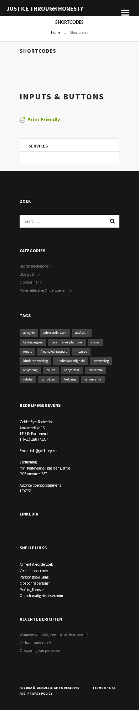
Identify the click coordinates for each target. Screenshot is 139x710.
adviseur (81, 333)
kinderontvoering (35, 361)
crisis (95, 342)
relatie (27, 379)
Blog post (27, 274)
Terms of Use (103, 688)
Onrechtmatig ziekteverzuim (41, 595)
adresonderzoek (54, 333)
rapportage (71, 370)
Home (55, 32)
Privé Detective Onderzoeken (43, 290)
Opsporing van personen (40, 650)
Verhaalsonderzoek (34, 570)
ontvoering (101, 361)
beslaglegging (32, 342)
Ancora (26, 688)
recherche (95, 370)
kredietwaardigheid (71, 361)
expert (27, 351)
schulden (48, 379)
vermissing (92, 379)
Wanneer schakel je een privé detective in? (54, 634)
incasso (81, 351)
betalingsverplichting (66, 342)
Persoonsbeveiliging (34, 577)
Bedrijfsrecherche (34, 266)
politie (50, 370)
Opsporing (28, 282)
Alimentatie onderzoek (36, 564)
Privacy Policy (39, 693)
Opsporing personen (35, 583)
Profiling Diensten (32, 589)
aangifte (29, 333)
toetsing (70, 379)
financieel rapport (54, 351)
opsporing (30, 370)
